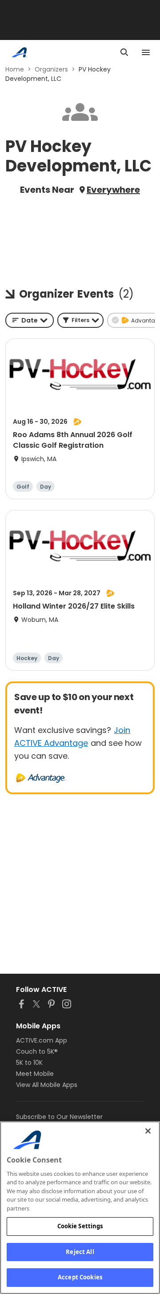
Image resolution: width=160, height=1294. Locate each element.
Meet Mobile (35, 1073)
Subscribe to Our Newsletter (59, 1116)
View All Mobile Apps (46, 1084)
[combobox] (29, 320)
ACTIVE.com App (41, 1040)
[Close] (148, 1131)
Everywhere (113, 189)
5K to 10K (29, 1062)
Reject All (80, 1252)
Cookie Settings (80, 1226)
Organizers (51, 69)
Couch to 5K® (37, 1051)
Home (14, 69)
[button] (80, 320)
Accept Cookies (80, 1277)
